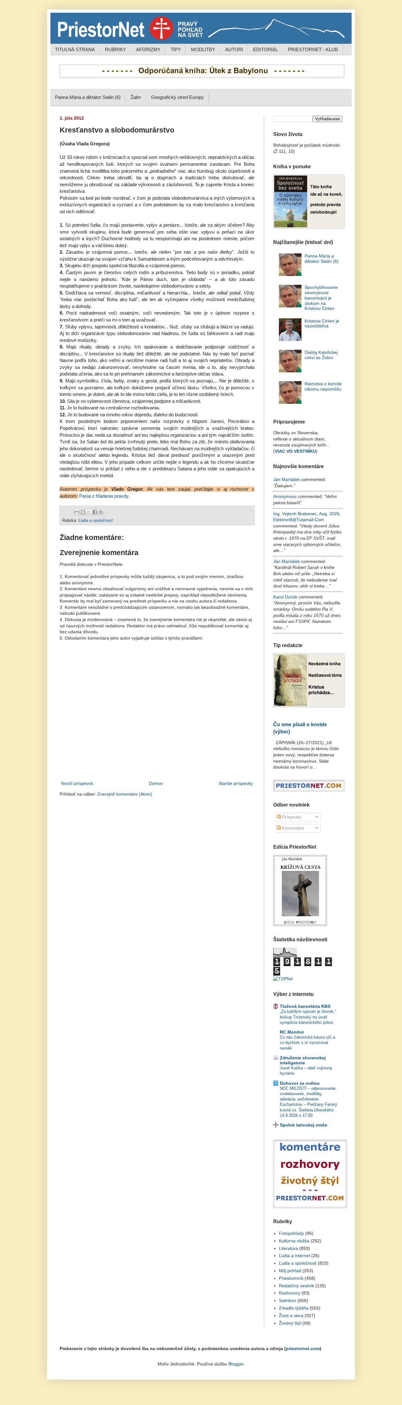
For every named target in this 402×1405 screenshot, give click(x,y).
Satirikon (287, 1300)
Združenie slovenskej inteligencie (303, 1060)
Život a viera (291, 1315)
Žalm (136, 97)
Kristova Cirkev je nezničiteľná (322, 323)
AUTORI (234, 49)
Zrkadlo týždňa (293, 1307)
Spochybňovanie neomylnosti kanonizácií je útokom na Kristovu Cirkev (321, 298)
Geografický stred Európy (177, 97)
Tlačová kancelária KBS (305, 1006)
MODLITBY (203, 49)
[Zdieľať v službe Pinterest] (101, 512)
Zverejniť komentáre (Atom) (124, 794)
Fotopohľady (291, 1233)
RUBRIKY (115, 49)
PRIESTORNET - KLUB (313, 49)
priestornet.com (303, 1348)
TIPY (176, 49)
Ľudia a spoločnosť (96, 520)
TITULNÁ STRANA (75, 49)
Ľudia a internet (294, 1255)
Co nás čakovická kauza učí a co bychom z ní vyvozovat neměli (307, 1043)
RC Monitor (292, 1032)
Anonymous (285, 496)
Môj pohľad (290, 1270)
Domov (156, 783)
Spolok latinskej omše (303, 1124)
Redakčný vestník (296, 1285)
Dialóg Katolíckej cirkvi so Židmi (321, 355)
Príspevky (291, 816)
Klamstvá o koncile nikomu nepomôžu (323, 386)
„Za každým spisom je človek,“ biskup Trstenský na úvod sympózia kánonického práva (308, 1017)
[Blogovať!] (83, 512)
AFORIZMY (148, 49)
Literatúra (288, 1248)
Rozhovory (289, 1292)
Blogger (235, 1363)
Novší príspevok (77, 783)
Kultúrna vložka (294, 1240)
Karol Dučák (285, 596)
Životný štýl (290, 1323)
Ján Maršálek (286, 479)
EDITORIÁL (265, 49)
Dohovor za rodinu (300, 1083)
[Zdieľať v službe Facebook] (95, 512)
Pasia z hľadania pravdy (103, 496)
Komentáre (292, 827)
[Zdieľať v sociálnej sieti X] (89, 512)
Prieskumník (291, 1278)
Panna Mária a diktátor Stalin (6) (88, 97)
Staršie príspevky (236, 783)
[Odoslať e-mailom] (77, 512)
